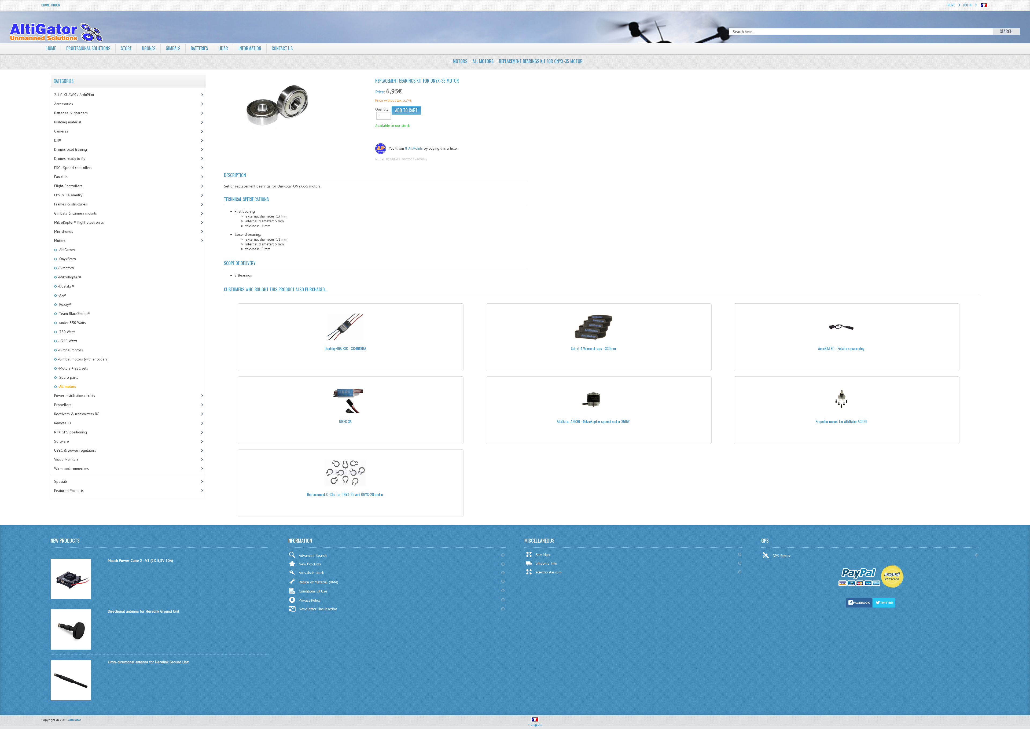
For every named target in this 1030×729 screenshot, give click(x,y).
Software (61, 441)
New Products (310, 564)
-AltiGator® (66, 249)
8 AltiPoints (414, 148)
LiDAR (223, 48)
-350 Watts (66, 331)
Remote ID (62, 423)
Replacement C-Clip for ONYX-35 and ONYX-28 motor (345, 494)
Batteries (199, 48)
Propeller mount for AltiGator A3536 (841, 421)
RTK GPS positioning (70, 432)
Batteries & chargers (71, 113)
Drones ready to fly (69, 158)
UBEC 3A (345, 421)
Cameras (61, 131)
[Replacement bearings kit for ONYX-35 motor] (297, 105)
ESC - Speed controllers (73, 167)
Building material (67, 122)
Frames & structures (70, 204)
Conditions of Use (313, 591)
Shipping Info (546, 563)
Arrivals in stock (311, 572)
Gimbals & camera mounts (75, 213)
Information (249, 48)
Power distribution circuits (74, 395)
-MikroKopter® (69, 277)
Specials (61, 481)
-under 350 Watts (71, 322)
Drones (148, 48)
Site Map (543, 554)
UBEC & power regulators (75, 450)
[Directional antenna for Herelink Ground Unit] (71, 648)
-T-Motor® (66, 268)
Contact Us (282, 48)
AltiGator (74, 720)
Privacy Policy (310, 600)
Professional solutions (88, 48)
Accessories (63, 103)
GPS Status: (782, 555)
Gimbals (173, 48)
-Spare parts (67, 377)
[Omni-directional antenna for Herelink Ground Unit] (71, 699)
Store (126, 48)
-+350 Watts (67, 340)
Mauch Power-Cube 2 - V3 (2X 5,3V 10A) (140, 560)
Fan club (61, 176)
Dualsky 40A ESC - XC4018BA (345, 348)
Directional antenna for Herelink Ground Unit (143, 611)
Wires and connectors (71, 468)
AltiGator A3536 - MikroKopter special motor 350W (593, 421)
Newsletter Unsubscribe (318, 608)
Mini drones (63, 231)
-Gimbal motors (70, 350)
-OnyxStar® (66, 258)
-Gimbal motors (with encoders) (83, 359)
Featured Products (69, 490)
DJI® (57, 140)
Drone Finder (50, 5)
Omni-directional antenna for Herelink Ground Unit (148, 662)
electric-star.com (549, 572)
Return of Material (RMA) (318, 582)
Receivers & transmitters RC (76, 413)
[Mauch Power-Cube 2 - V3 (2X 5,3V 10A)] (71, 597)
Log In (967, 5)
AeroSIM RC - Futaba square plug (841, 348)
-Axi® (62, 295)
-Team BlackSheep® (73, 313)
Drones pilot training (70, 149)
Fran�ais (535, 725)
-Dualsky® (65, 286)
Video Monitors (66, 459)
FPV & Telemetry (68, 195)
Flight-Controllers (68, 185)
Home (951, 5)
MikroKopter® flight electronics (79, 222)
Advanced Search (313, 555)
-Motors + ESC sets (72, 368)
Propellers (62, 404)
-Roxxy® (64, 304)
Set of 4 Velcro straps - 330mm (593, 348)
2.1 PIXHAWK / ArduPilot (74, 94)
